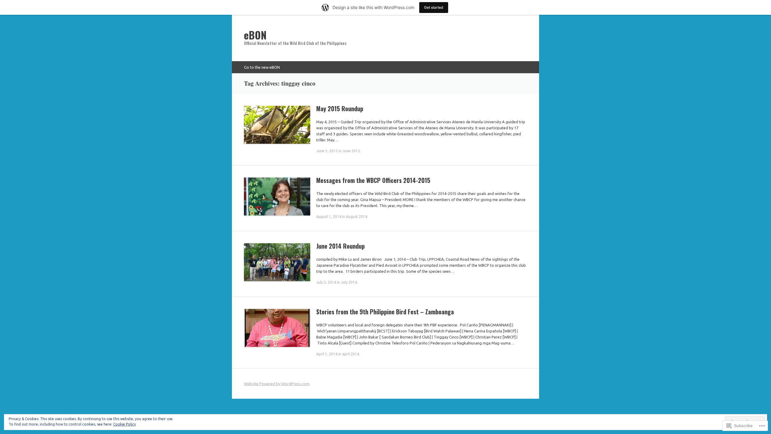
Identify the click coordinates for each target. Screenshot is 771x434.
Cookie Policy (124, 424)
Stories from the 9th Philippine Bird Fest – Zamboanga (385, 311)
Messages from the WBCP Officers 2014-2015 (373, 180)
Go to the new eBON (262, 67)
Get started (433, 7)
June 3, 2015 (327, 151)
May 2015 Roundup (339, 108)
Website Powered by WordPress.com (276, 384)
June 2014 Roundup (340, 245)
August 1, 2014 (328, 217)
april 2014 (350, 354)
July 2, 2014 (326, 282)
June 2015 (351, 151)
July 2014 (349, 282)
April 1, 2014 (326, 354)
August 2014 (356, 217)
